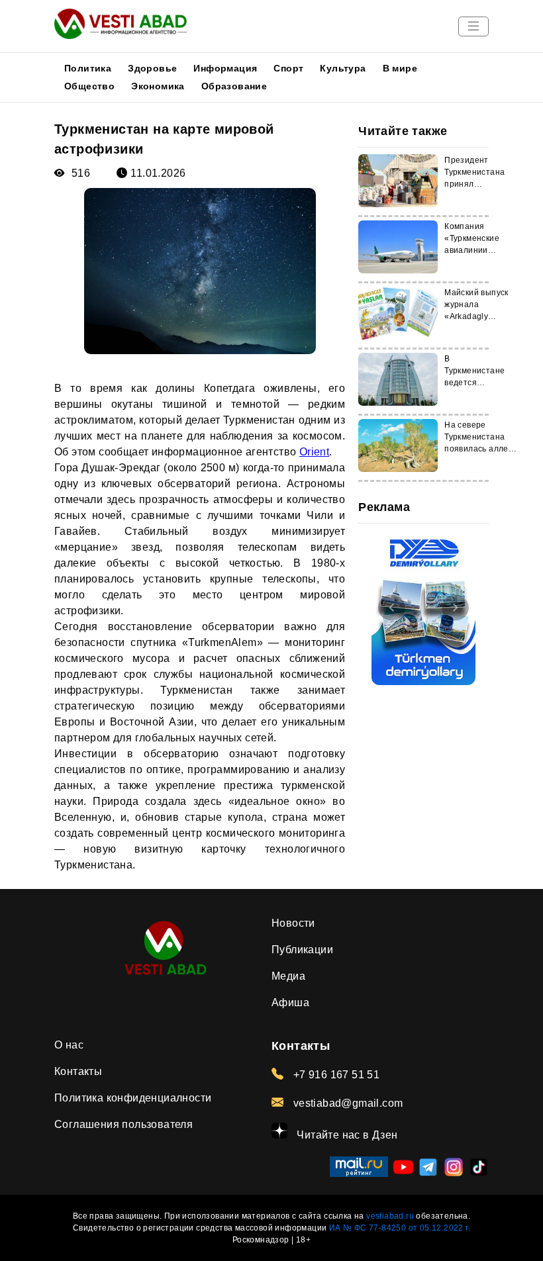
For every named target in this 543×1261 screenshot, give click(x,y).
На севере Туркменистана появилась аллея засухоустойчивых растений (480, 448)
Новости (293, 923)
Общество (89, 86)
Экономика (158, 86)
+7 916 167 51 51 (334, 1074)
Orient (314, 451)
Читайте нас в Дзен (346, 1135)
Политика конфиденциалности (132, 1097)
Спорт (288, 68)
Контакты (78, 1071)
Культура (343, 68)
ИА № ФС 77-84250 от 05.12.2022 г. (399, 1228)
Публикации (302, 949)
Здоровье (152, 68)
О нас (68, 1045)
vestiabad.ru (390, 1216)
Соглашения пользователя (123, 1124)
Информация (225, 68)
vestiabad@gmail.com (346, 1103)
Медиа (288, 976)
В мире (400, 68)
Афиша (290, 1002)
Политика (87, 68)
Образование (234, 86)
